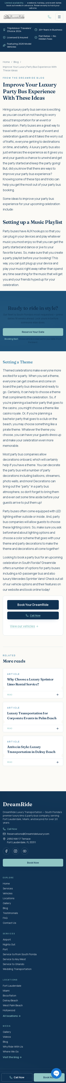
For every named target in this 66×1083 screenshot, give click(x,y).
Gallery (7, 903)
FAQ (5, 918)
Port (5, 949)
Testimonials (10, 913)
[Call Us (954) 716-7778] (49, 17)
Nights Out (9, 944)
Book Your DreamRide (33, 605)
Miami (6, 990)
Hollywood (9, 1010)
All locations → (12, 1016)
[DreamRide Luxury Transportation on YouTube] (24, 851)
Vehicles (7, 893)
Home (6, 62)
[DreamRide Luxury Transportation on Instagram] (15, 851)
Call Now (12, 829)
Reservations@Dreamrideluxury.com (28, 833)
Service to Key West (14, 959)
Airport (7, 939)
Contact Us (9, 922)
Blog (16, 62)
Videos (7, 1036)
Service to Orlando (13, 964)
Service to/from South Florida (20, 954)
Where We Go (11, 1051)
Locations (8, 898)
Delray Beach (10, 1000)
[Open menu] (59, 17)
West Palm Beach (13, 1005)
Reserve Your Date (33, 332)
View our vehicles (22, 626)
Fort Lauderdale (12, 985)
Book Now (33, 862)
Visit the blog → (12, 1057)
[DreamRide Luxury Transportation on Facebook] (6, 851)
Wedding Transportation (17, 969)
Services (8, 888)
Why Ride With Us (13, 1046)
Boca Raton (9, 995)
